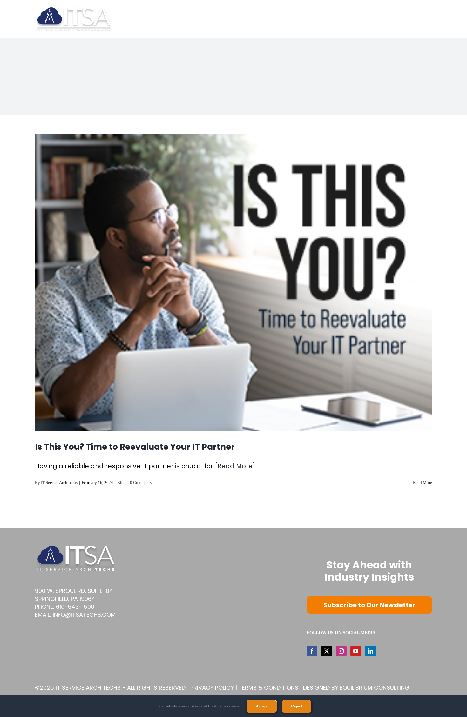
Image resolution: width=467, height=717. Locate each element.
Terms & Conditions (268, 688)
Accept (262, 706)
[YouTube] (355, 651)
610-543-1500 (75, 607)
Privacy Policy (212, 688)
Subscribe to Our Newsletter (369, 605)
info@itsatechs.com (84, 615)
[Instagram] (341, 651)
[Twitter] (326, 651)
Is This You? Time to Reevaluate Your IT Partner (135, 447)
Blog (121, 482)
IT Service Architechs (59, 482)
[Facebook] (312, 651)
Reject (296, 706)
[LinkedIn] (370, 651)
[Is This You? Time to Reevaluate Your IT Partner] (233, 282)
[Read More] (235, 465)
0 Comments (141, 482)
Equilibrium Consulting (374, 688)
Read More (422, 482)
